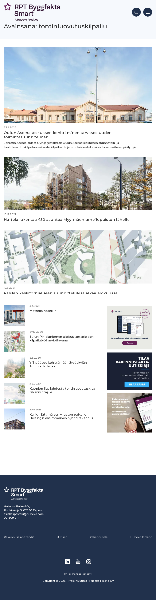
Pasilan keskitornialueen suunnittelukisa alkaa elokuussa (61, 293)
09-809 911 (11, 517)
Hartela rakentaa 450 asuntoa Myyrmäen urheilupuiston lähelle (67, 219)
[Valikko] (147, 12)
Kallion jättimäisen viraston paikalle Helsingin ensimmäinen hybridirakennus (61, 416)
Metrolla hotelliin (43, 311)
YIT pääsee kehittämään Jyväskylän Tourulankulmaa (58, 364)
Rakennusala (98, 537)
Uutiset (62, 537)
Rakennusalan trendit (19, 537)
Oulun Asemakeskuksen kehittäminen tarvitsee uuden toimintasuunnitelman (58, 134)
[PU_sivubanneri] (129, 431)
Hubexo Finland (141, 537)
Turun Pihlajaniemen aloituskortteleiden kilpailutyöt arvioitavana (61, 338)
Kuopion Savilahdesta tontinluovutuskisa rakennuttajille (62, 390)
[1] (129, 389)
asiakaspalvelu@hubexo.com (24, 514)
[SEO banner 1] (129, 348)
